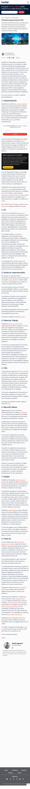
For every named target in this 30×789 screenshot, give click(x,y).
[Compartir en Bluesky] (9, 58)
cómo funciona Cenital (14, 602)
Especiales (23, 770)
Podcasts (10, 773)
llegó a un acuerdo (14, 324)
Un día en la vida (16, 645)
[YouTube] (7, 779)
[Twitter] (10, 779)
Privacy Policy (18, 783)
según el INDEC (13, 280)
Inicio (3, 17)
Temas (6, 770)
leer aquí (22, 317)
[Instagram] (13, 779)
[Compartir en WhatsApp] (11, 58)
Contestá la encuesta (8, 167)
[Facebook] (16, 779)
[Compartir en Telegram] (13, 58)
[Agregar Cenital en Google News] (18, 58)
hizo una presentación (20, 104)
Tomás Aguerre (10, 53)
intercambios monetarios (14, 614)
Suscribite (21, 12)
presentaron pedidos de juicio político (13, 195)
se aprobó (17, 234)
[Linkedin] (23, 779)
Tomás (3, 637)
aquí (14, 119)
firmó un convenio (23, 371)
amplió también (13, 510)
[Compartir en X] (7, 58)
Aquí (10, 119)
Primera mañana (15, 17)
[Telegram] (19, 779)
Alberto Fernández (13, 204)
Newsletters (7, 17)
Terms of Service (23, 783)
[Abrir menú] (28, 2)
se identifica (15, 261)
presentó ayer (6, 189)
